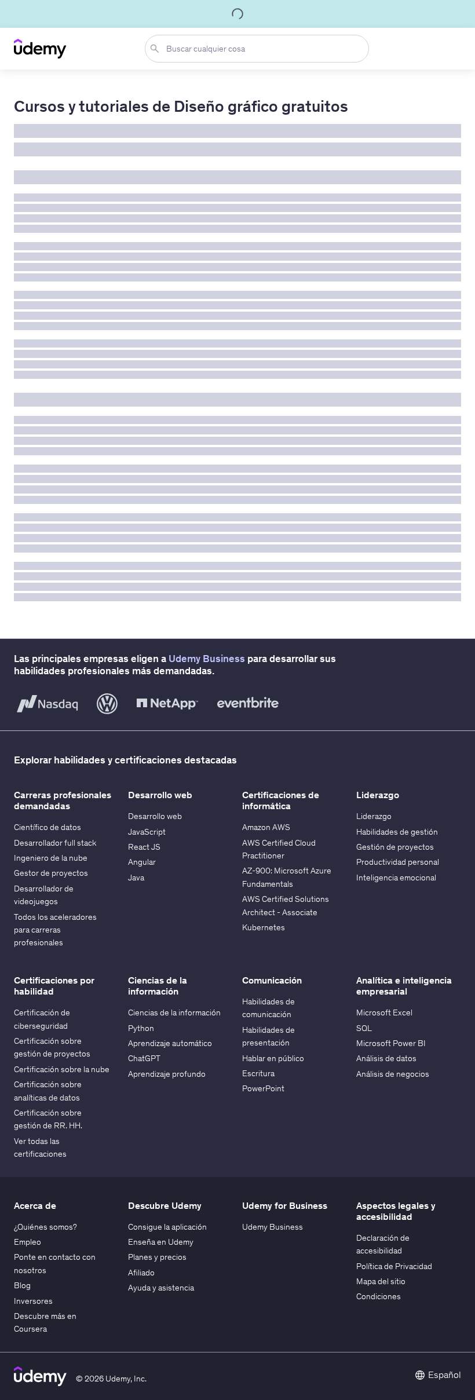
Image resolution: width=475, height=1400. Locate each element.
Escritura (258, 1073)
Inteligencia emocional (396, 877)
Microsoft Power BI (391, 1043)
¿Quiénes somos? (45, 1227)
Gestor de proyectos (51, 873)
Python (141, 1028)
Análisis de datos (386, 1058)
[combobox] (259, 49)
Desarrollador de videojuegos (44, 894)
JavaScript (147, 832)
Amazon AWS (266, 827)
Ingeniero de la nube (50, 858)
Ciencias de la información (174, 1012)
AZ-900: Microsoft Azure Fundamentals (286, 877)
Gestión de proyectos (395, 847)
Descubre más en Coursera (45, 1322)
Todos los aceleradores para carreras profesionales (55, 930)
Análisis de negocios (392, 1074)
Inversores (33, 1301)
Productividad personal (397, 862)
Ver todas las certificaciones (40, 1147)
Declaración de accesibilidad (383, 1244)
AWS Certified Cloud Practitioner (279, 849)
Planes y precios (157, 1257)
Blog (22, 1285)
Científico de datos (47, 827)
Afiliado (141, 1272)
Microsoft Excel (384, 1012)
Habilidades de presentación (268, 1036)
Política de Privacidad (394, 1266)
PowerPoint (263, 1088)
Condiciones (378, 1296)
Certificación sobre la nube (61, 1069)
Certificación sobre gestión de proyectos (52, 1047)
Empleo (27, 1242)
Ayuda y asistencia (161, 1287)
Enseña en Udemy (160, 1242)
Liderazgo (374, 816)
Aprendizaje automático (170, 1043)
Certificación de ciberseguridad (42, 1018)
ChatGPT (144, 1058)
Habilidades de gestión (397, 832)
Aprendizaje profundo (167, 1074)
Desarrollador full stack (55, 843)
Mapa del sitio (380, 1281)
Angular (142, 862)
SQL (364, 1028)
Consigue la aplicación (167, 1227)
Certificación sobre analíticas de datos (48, 1090)
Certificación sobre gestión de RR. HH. (48, 1119)
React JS (144, 847)
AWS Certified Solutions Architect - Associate (285, 905)
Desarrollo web (155, 816)
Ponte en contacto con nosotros (55, 1263)
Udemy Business (207, 658)
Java (136, 877)
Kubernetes (263, 927)
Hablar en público (273, 1058)
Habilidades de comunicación (268, 1007)
